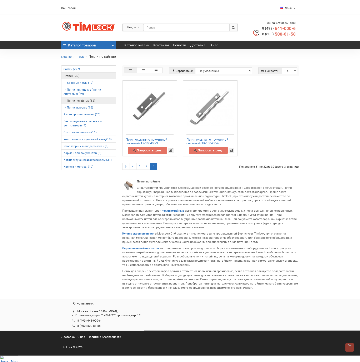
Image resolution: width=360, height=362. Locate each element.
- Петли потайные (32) (79, 100)
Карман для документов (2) (82, 153)
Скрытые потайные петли (140, 248)
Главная (66, 56)
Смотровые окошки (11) (80, 132)
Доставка (197, 45)
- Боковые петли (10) (79, 82)
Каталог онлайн (136, 45)
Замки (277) (72, 69)
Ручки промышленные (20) (82, 114)
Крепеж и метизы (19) (78, 166)
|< (126, 166)
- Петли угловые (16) (78, 107)
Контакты (161, 45)
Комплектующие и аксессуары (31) (88, 159)
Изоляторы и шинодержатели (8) (86, 146)
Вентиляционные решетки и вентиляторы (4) (83, 123)
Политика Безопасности (104, 336)
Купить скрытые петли (138, 233)
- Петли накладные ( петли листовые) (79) (82, 91)
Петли (80, 56)
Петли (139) (71, 75)
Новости (179, 45)
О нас (214, 45)
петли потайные (173, 210)
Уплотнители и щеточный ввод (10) (88, 139)
